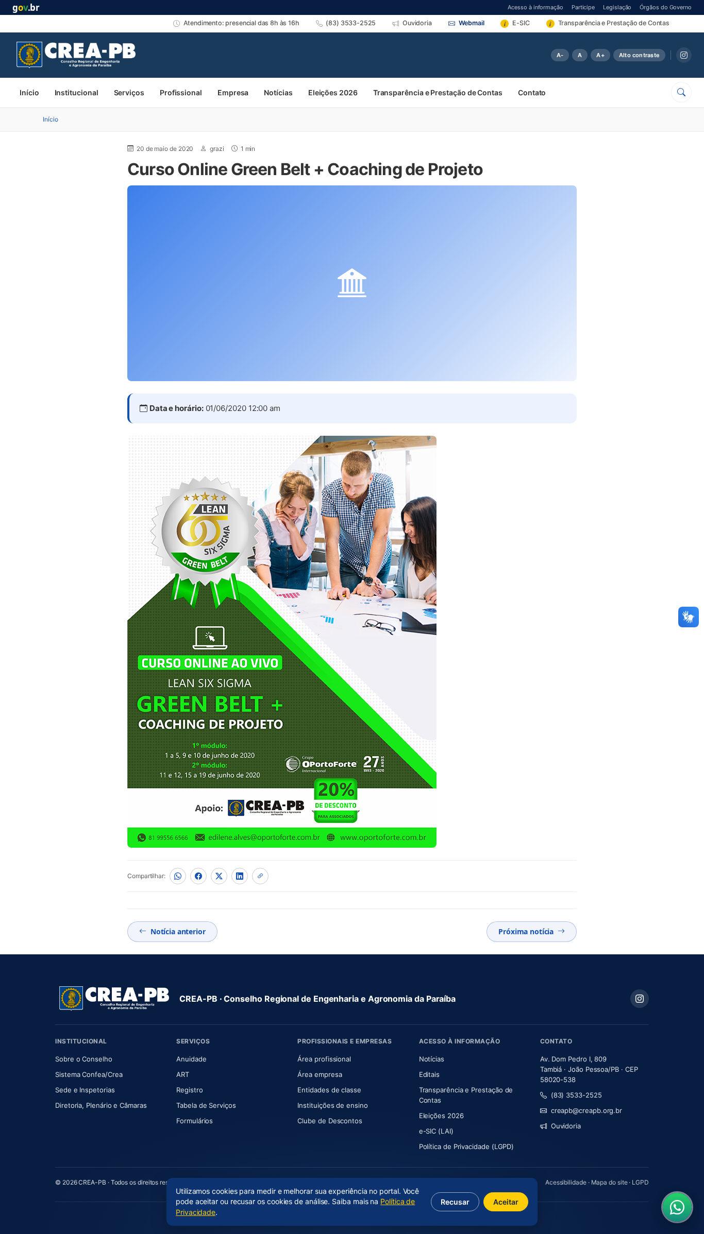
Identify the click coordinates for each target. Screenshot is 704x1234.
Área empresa (319, 1074)
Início (29, 92)
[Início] (76, 55)
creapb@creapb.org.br (586, 1110)
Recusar (455, 1201)
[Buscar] (681, 92)
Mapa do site (609, 1182)
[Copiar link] (260, 876)
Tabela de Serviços (206, 1105)
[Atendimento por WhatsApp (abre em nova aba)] (677, 1207)
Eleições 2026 (333, 92)
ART (213, 1074)
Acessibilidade (565, 1182)
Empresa (232, 92)
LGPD (640, 1182)
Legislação (617, 7)
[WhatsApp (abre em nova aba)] (178, 876)
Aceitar (505, 1201)
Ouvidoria (566, 1126)
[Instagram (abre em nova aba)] (684, 55)
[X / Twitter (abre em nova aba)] (219, 876)
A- (560, 55)
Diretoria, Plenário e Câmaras (109, 1105)
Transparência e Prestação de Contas (437, 92)
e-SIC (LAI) (436, 1131)
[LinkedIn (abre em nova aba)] (239, 876)
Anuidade (221, 1058)
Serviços (129, 92)
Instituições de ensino (332, 1105)
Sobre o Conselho (109, 1058)
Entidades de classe (329, 1090)
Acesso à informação (535, 7)
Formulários (194, 1121)
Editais (429, 1074)
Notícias (278, 92)
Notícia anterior (178, 931)
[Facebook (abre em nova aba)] (198, 876)
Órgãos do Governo (666, 7)
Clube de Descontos (329, 1121)
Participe (583, 7)
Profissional (181, 92)
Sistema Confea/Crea (109, 1074)
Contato (532, 92)
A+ (600, 55)
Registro (189, 1090)
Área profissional (324, 1059)
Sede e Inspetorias (85, 1090)
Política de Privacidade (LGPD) (466, 1146)
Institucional (76, 92)
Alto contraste (639, 55)
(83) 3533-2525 (576, 1095)
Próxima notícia (526, 931)
